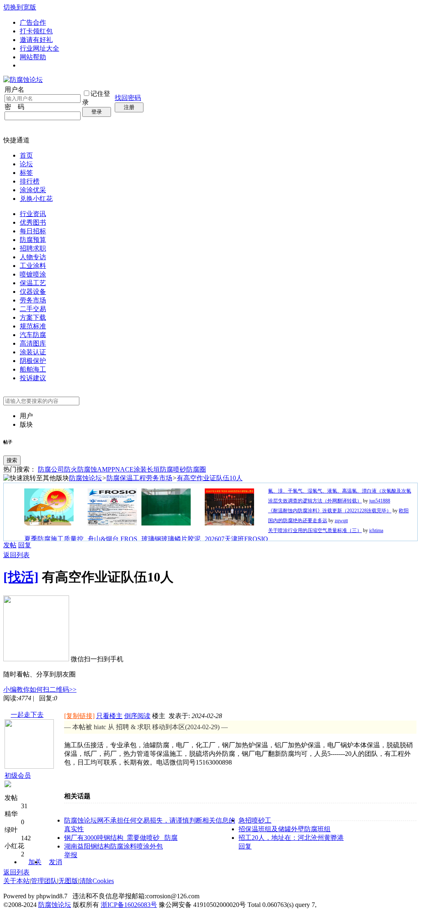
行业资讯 (33, 213)
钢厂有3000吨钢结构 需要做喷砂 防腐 (121, 837)
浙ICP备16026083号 (129, 904)
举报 (70, 854)
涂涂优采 (33, 189)
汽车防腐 (33, 334)
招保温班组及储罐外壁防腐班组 (284, 828)
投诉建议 (33, 377)
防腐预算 (33, 239)
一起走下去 (27, 714)
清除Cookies (96, 880)
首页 (26, 155)
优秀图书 (33, 222)
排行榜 (29, 181)
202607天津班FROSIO (236, 538)
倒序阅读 (137, 715)
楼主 (158, 715)
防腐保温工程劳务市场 (139, 477)
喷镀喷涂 (33, 274)
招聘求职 (33, 248)
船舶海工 (33, 369)
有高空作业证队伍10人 (210, 477)
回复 (24, 545)
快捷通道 (16, 140)
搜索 (12, 460)
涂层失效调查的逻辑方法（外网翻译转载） (315, 501)
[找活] (21, 577)
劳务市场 (33, 300)
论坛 (26, 163)
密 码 (14, 106)
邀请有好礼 (36, 39)
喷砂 (179, 469)
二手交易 (33, 308)
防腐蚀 (87, 469)
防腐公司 (51, 469)
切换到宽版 (19, 7)
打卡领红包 (36, 31)
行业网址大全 (39, 48)
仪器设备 (33, 291)
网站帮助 (33, 56)
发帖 (9, 545)
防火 (70, 469)
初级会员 (18, 775)
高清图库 (33, 343)
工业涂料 (33, 265)
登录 (96, 112)
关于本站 (16, 880)
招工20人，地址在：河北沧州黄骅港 (291, 837)
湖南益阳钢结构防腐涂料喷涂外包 (113, 846)
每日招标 (33, 231)
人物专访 (33, 256)
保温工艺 (33, 282)
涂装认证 (33, 352)
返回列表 (16, 554)
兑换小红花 (36, 198)
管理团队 (44, 880)
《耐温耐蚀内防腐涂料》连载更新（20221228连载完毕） (329, 511)
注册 (129, 107)
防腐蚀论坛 (85, 477)
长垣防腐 (160, 469)
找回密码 (128, 97)
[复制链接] (79, 715)
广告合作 (33, 22)
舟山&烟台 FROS (112, 538)
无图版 (68, 880)
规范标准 (33, 326)
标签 (26, 172)
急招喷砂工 (254, 820)
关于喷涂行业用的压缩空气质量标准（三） (315, 530)
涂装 (140, 469)
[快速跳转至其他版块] (36, 478)
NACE (124, 469)
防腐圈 (196, 469)
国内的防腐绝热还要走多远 (297, 520)
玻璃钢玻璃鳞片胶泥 (171, 538)
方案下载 (33, 317)
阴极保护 (33, 360)
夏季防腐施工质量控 (53, 538)
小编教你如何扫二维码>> (39, 689)
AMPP (106, 469)
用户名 (14, 89)
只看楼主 (109, 715)
